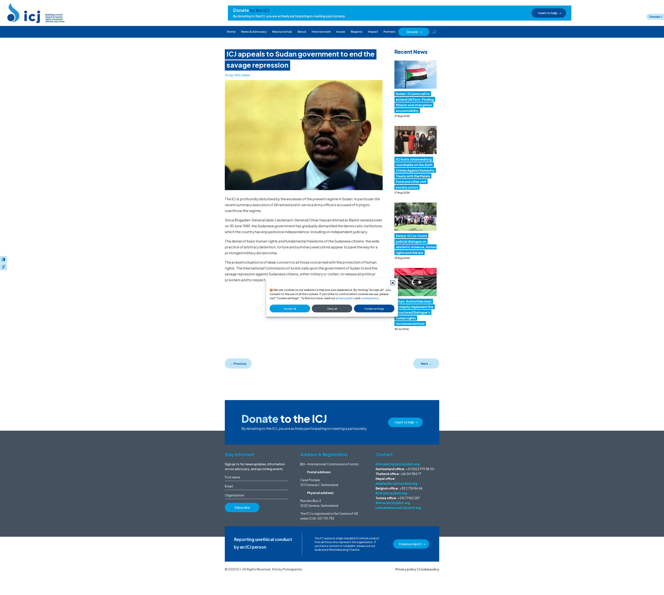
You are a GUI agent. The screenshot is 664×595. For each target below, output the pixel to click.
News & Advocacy (254, 31)
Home (231, 31)
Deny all (332, 308)
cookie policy (370, 298)
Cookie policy (428, 569)
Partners (389, 31)
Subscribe (242, 507)
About (301, 31)
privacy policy (345, 298)
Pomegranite (292, 569)
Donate (414, 32)
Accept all (290, 308)
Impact (373, 31)
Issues (340, 31)
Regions (356, 31)
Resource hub (282, 31)
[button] (392, 282)
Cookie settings (374, 308)
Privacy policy (405, 569)
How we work (321, 31)
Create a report (410, 544)
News (246, 75)
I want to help (547, 13)
